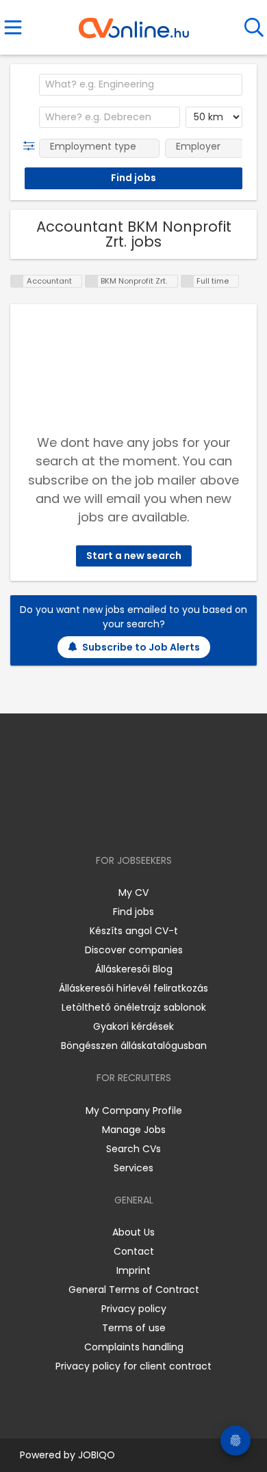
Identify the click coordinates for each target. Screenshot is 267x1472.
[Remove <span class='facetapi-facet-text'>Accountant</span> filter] (17, 281)
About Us (133, 1232)
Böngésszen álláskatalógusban (134, 1045)
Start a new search (133, 555)
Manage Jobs (134, 1129)
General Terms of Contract (133, 1289)
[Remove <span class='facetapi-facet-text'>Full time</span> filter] (187, 281)
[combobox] (140, 85)
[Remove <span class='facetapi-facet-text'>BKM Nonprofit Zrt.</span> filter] (92, 281)
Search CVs (133, 1149)
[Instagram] (125, 821)
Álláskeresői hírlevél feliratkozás (133, 988)
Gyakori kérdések (133, 1026)
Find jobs (133, 911)
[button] (32, 146)
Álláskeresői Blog (134, 969)
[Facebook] (102, 821)
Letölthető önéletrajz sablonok (134, 1007)
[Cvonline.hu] (134, 23)
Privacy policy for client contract (133, 1366)
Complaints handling (133, 1347)
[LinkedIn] (147, 821)
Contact (134, 1251)
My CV (133, 892)
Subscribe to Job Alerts (141, 647)
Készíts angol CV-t (134, 931)
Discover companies (134, 950)
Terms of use (134, 1328)
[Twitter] (167, 821)
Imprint (133, 1270)
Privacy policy (133, 1309)
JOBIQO (96, 1455)
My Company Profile (134, 1110)
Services (133, 1168)
